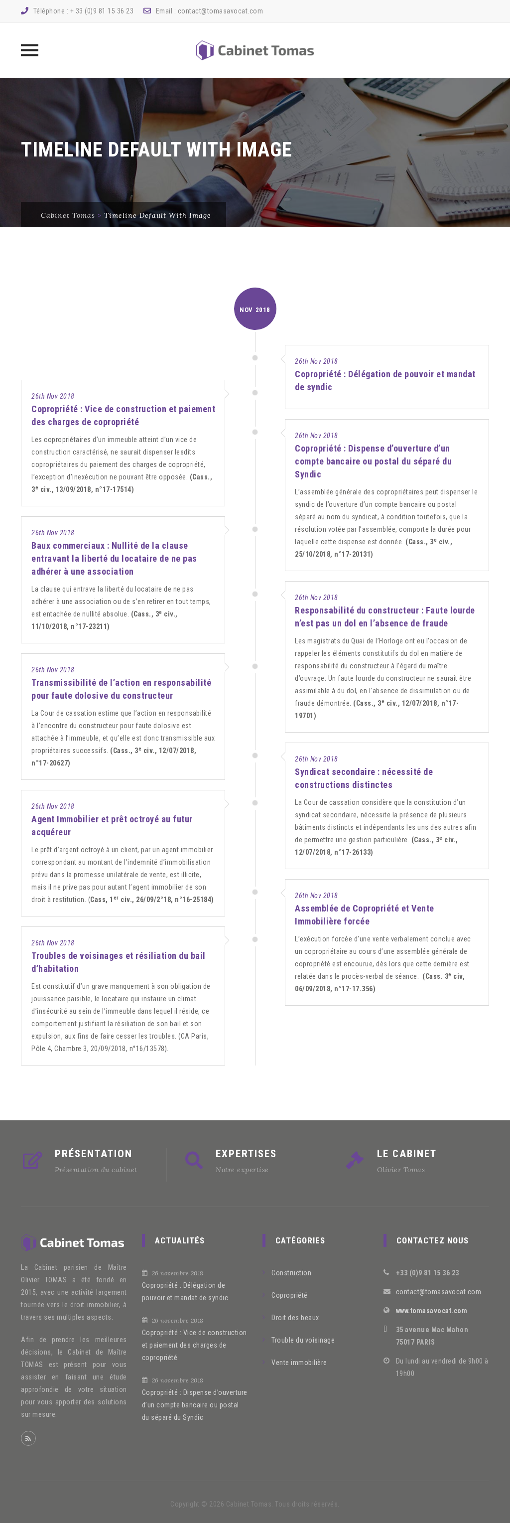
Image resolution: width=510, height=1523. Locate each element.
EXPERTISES (246, 1154)
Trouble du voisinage (303, 1340)
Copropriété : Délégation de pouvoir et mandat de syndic (185, 1291)
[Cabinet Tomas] (255, 50)
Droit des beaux (295, 1318)
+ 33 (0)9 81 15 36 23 (102, 11)
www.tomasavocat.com (432, 1311)
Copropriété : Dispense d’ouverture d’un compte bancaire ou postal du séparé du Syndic (373, 461)
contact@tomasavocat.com (220, 11)
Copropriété (289, 1295)
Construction (291, 1273)
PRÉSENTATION (93, 1154)
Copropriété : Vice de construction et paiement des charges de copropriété (194, 1345)
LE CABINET (407, 1154)
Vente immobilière (299, 1363)
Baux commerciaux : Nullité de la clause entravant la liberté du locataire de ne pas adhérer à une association (114, 558)
